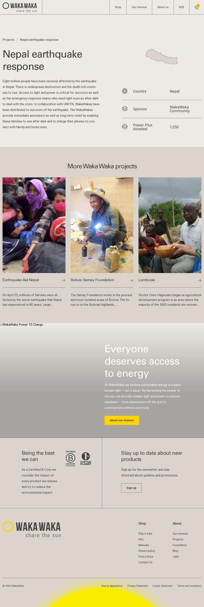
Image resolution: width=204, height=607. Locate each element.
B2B (181, 7)
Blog (175, 550)
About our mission (122, 420)
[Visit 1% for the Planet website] (85, 458)
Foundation (180, 545)
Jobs (176, 556)
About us (163, 7)
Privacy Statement (137, 585)
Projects (9, 40)
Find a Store (145, 556)
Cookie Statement (162, 585)
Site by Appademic (112, 585)
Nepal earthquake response (39, 40)
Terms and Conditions (189, 585)
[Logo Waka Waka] (21, 7)
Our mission (139, 7)
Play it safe (145, 533)
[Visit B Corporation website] (70, 459)
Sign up (131, 488)
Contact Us (145, 562)
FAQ (140, 539)
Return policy (146, 550)
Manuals (143, 545)
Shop (118, 7)
